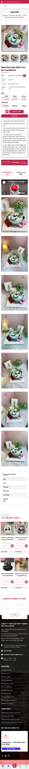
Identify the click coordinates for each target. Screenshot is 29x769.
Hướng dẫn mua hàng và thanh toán (10, 712)
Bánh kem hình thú (6, 693)
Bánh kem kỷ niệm (6, 677)
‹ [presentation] (1, 58)
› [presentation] (27, 58)
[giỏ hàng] (3, 766)
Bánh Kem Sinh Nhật (15, 15)
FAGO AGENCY (21, 763)
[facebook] (14, 741)
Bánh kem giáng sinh (6, 680)
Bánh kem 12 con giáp (7, 703)
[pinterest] (8, 755)
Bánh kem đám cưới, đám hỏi (9, 700)
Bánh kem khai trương (7, 683)
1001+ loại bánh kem (6, 687)
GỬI (15, 615)
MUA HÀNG (14, 116)
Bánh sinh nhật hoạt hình (7, 697)
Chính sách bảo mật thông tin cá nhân (11, 722)
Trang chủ (5, 15)
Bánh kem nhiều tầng (6, 690)
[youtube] (5, 755)
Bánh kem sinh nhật (6, 670)
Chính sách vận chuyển (7, 716)
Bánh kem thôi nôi (6, 673)
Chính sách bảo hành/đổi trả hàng (10, 719)
